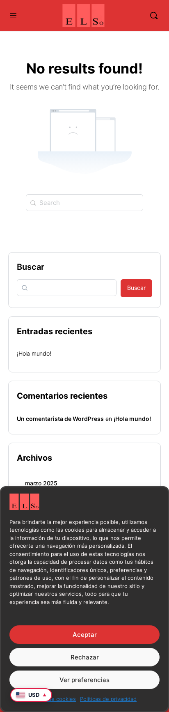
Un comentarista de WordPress (60, 418)
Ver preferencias (84, 680)
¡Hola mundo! (34, 353)
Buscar (30, 267)
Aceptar (85, 635)
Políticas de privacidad (108, 699)
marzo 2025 (41, 483)
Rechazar (85, 657)
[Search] (154, 15)
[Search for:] (84, 202)
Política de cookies (52, 699)
